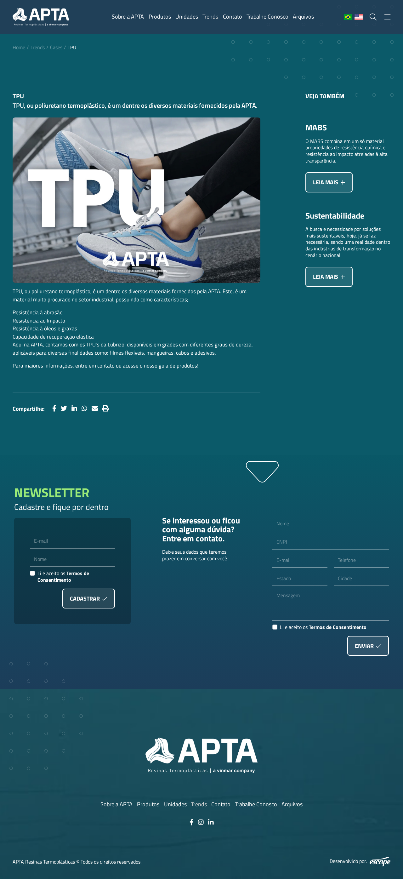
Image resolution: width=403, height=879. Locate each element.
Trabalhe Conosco (267, 16)
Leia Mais (326, 182)
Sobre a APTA (128, 16)
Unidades (186, 16)
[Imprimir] (105, 408)
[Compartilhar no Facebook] (54, 408)
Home (19, 47)
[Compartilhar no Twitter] (64, 408)
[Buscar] (373, 17)
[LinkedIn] (211, 822)
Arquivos (303, 16)
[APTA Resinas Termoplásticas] (41, 17)
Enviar (365, 646)
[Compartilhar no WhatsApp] (84, 408)
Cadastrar (85, 598)
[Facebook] (192, 822)
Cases (56, 47)
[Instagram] (201, 822)
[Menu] (387, 17)
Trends (210, 16)
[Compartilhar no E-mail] (95, 408)
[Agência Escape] (380, 861)
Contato (232, 16)
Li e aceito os (63, 576)
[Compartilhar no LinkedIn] (74, 408)
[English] (359, 17)
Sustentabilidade (334, 215)
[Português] (348, 17)
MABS (316, 127)
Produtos (160, 16)
